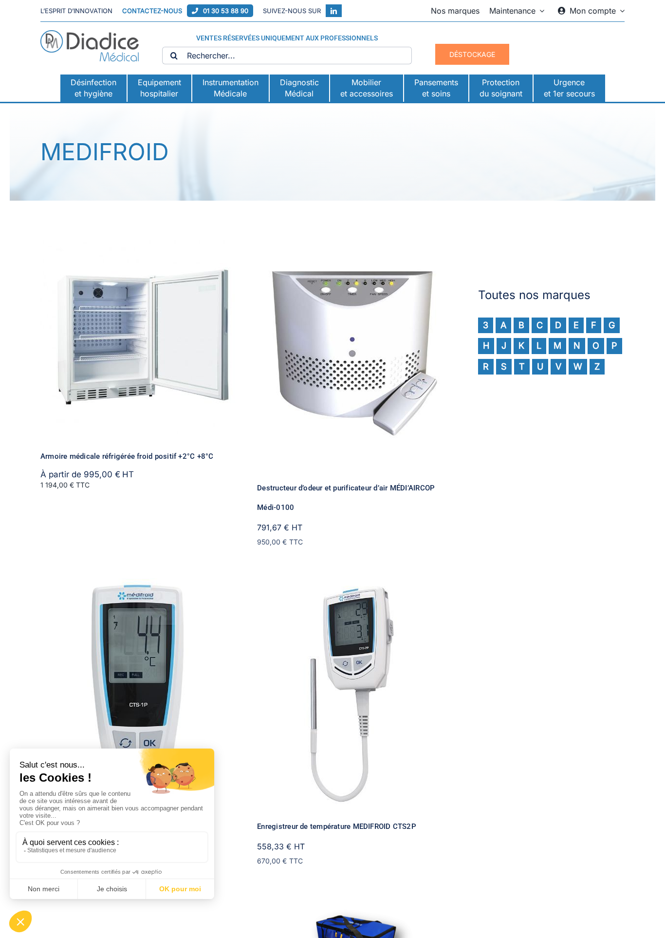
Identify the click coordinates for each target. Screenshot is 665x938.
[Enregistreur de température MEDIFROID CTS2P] (354, 585)
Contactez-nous (152, 11)
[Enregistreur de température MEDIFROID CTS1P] (137, 585)
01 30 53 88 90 (225, 11)
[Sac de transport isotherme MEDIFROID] (354, 903)
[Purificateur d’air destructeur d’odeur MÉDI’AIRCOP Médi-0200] (137, 903)
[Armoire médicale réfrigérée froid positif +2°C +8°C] (137, 246)
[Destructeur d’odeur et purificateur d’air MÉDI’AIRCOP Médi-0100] (354, 246)
